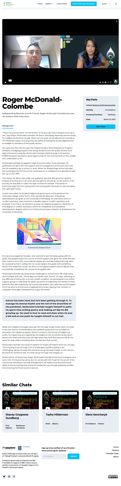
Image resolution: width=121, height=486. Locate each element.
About (116, 457)
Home (40, 4)
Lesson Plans (62, 4)
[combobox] (106, 4)
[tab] (7, 126)
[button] (49, 4)
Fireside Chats (112, 453)
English (104, 4)
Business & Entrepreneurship (104, 105)
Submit (73, 456)
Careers (115, 450)
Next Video (100, 127)
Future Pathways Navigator (84, 4)
